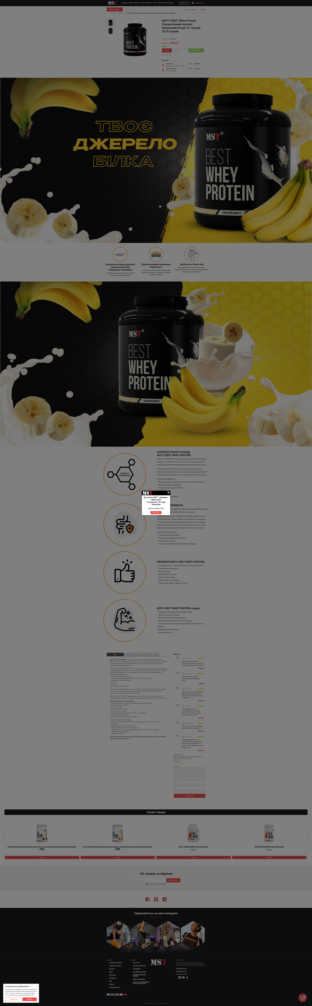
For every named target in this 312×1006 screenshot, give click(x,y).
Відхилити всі (13, 999)
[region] (21, 993)
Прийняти (29, 999)
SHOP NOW (156, 512)
